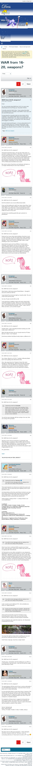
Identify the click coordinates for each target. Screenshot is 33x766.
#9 (30, 435)
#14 (30, 681)
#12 (30, 593)
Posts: (21, 96)
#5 (30, 286)
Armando (11, 137)
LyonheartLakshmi (14, 464)
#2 (30, 147)
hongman (12, 89)
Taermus (11, 188)
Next (29, 84)
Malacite (11, 425)
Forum (5, 46)
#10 (30, 474)
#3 (30, 197)
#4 (30, 231)
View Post (21, 480)
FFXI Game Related (13, 46)
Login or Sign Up (26, 1)
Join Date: (11, 96)
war (9, 130)
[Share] (30, 96)
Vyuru (10, 583)
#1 (30, 99)
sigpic (3, 453)
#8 (30, 399)
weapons (12, 130)
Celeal (11, 671)
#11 (30, 536)
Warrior (4, 48)
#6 (30, 323)
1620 (6, 130)
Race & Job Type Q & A (25, 46)
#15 (30, 726)
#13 (30, 656)
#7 (30, 353)
